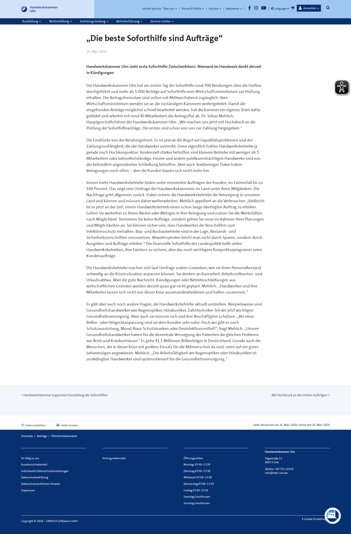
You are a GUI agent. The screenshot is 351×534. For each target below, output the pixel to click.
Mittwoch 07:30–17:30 (198, 477)
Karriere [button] (214, 8)
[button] (309, 8)
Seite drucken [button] (70, 425)
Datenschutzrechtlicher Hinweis (40, 484)
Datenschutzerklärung (34, 477)
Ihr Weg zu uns (30, 458)
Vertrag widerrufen (114, 458)
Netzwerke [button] (233, 8)
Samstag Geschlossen (197, 496)
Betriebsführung (128, 21)
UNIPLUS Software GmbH (62, 521)
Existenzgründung (93, 21)
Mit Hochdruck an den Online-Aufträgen (299, 395)
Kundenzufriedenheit (34, 464)
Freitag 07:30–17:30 (196, 490)
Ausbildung (30, 21)
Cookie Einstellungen (316, 519)
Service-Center (160, 21)
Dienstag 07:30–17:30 (197, 471)
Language (280, 8)
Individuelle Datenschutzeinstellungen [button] (45, 471)
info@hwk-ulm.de (276, 473)
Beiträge (42, 436)
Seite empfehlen (36, 425)
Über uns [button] (169, 8)
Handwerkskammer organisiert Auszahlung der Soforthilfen (65, 395)
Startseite (27, 436)
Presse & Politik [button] (192, 8)
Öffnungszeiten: (194, 458)
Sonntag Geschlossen (197, 503)
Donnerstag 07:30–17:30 (199, 484)
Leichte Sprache (151, 8)
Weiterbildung (59, 21)
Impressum (28, 490)
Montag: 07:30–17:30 (197, 464)
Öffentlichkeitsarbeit (64, 436)
